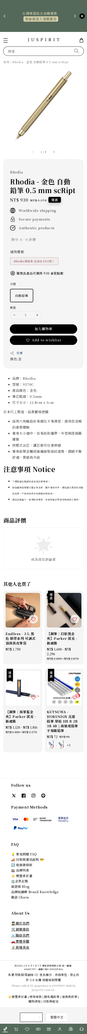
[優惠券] (38, 1029)
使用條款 (35, 996)
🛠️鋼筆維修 (20, 929)
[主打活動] (49, 1029)
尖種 (13, 284)
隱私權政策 (52, 996)
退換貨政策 (69, 996)
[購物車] (16, 1029)
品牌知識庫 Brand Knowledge (35, 892)
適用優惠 (17, 251)
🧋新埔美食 (20, 947)
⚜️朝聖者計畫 (17, 996)
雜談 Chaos (20, 897)
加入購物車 (43, 328)
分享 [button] (19, 353)
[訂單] (70, 1029)
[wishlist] (27, 1029)
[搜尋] (76, 51)
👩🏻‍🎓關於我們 (20, 923)
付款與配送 (51, 1001)
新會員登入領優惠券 (40, 19)
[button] (5, 40)
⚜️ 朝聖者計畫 (21, 875)
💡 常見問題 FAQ (24, 854)
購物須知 (35, 1001)
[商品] (5, 1029)
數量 (13, 307)
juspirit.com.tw (43, 990)
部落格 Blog (20, 886)
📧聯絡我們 (20, 935)
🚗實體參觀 (20, 941)
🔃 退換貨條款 (21, 865)
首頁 (6, 62)
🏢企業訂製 (19, 881)
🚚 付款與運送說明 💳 (27, 859)
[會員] (59, 1029)
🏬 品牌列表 (20, 870)
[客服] (81, 1029)
